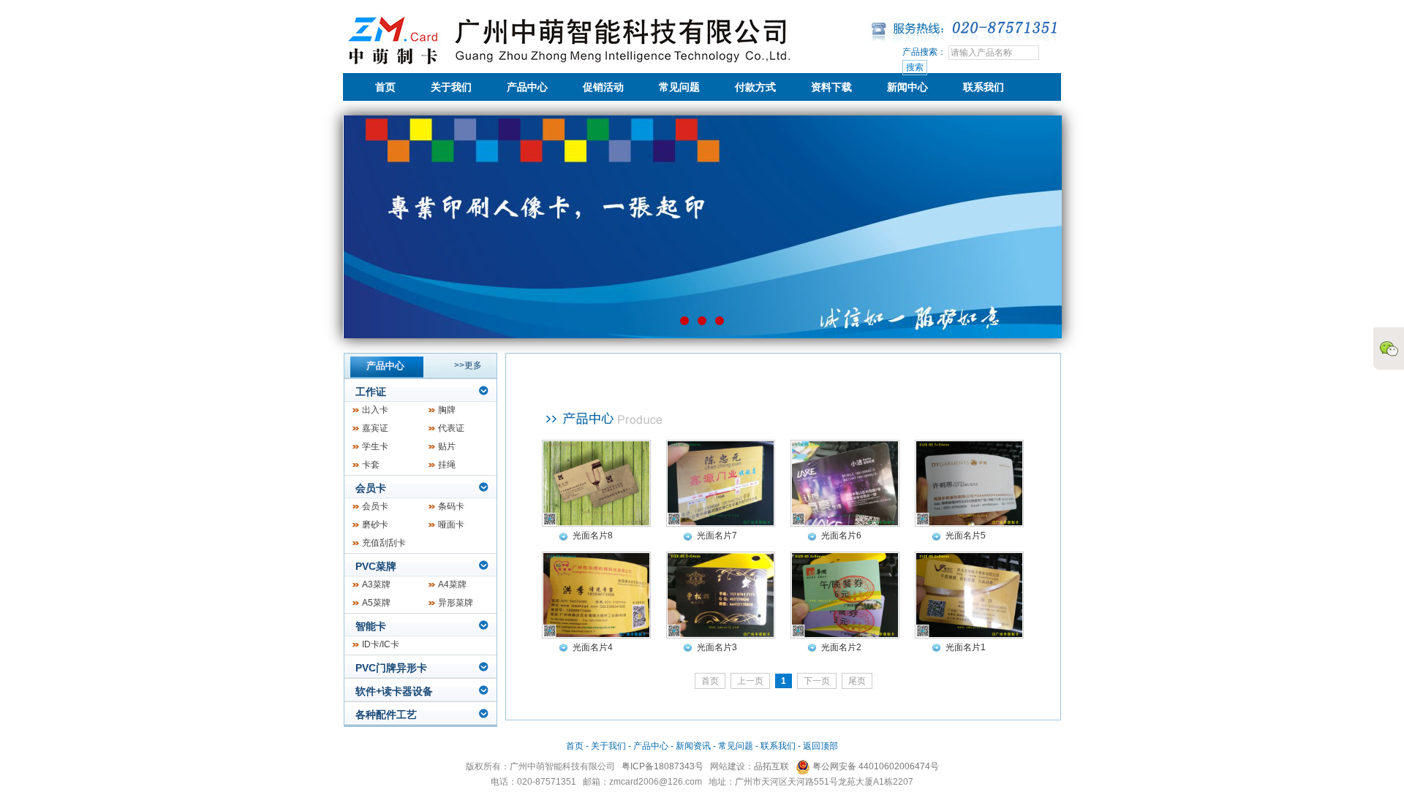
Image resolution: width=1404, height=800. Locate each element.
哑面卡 (451, 524)
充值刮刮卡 (384, 543)
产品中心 (527, 87)
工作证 (370, 391)
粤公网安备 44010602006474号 (874, 766)
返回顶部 (820, 746)
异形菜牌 (455, 603)
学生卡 (375, 446)
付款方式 (755, 87)
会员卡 (370, 488)
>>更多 (468, 365)
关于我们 (451, 87)
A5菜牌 (376, 603)
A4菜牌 (452, 584)
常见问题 (679, 87)
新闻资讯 (693, 746)
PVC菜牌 (375, 566)
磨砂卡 (375, 524)
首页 (385, 87)
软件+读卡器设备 (394, 691)
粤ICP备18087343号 (662, 766)
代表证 (451, 428)
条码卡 (451, 506)
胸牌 (447, 410)
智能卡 (370, 626)
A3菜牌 (376, 584)
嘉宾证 (375, 428)
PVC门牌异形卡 (391, 668)
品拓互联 (771, 766)
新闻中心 (907, 87)
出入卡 (375, 410)
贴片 (447, 446)
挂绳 (447, 465)
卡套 (371, 465)
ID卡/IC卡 (380, 644)
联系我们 (983, 87)
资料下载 (831, 87)
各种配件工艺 (386, 714)
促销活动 (603, 87)
